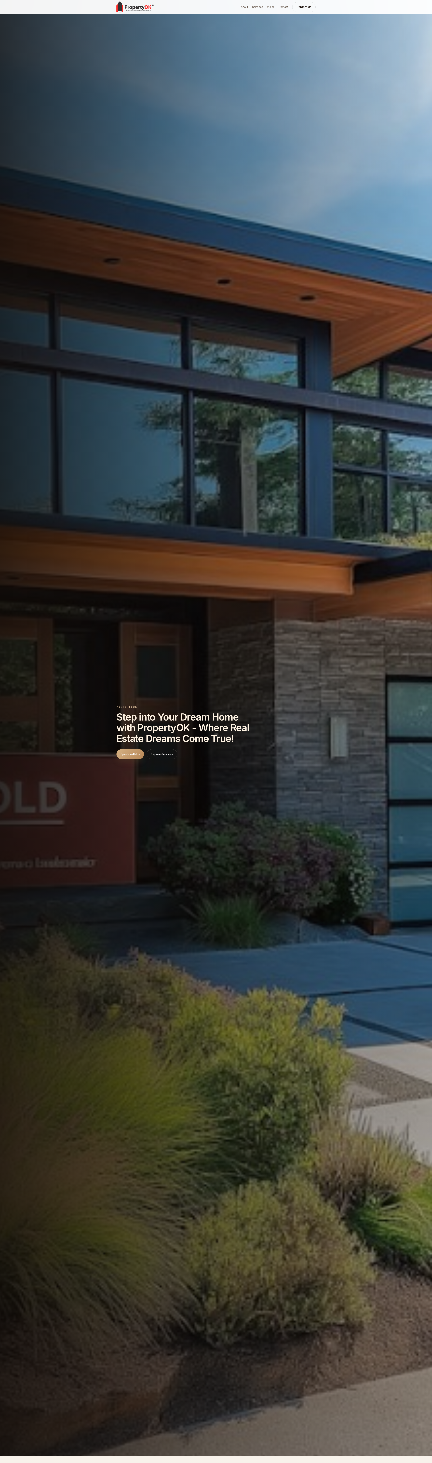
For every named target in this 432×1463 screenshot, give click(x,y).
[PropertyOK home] (135, 7)
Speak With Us (130, 754)
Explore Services (162, 754)
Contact (283, 7)
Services (257, 7)
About (244, 7)
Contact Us (303, 7)
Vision (271, 7)
